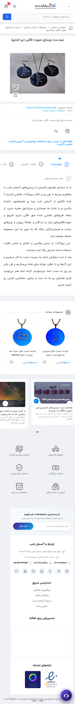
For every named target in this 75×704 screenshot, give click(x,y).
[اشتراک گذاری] (15, 95)
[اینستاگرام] (67, 571)
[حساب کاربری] (14, 6)
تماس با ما (41, 606)
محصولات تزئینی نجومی (35, 27)
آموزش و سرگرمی (58, 27)
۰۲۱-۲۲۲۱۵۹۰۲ (60, 562)
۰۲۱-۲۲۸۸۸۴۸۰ (41, 562)
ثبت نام (23, 526)
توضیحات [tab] (56, 164)
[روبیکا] (25, 571)
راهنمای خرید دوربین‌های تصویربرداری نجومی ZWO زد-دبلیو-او (54, 409)
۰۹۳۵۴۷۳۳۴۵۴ (20, 562)
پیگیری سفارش (42, 590)
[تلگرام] (58, 571)
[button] (44, 362)
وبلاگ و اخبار (41, 595)
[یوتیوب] (33, 571)
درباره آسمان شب (41, 601)
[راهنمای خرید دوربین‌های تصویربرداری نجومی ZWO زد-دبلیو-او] (53, 393)
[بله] (16, 571)
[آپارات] (50, 571)
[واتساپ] (42, 571)
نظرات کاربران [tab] (29, 164)
